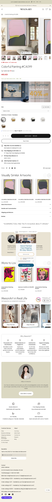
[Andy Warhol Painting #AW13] (43, 274)
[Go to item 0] (3, 58)
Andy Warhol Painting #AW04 (7, 287)
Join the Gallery (26, 265)
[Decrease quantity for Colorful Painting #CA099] (3, 136)
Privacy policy (28, 261)
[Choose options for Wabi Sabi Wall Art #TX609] (24, 320)
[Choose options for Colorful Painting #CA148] (4, 320)
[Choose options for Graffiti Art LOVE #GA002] (7, 320)
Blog (15, 439)
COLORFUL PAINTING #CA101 (8, 199)
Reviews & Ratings (5, 433)
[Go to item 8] (40, 58)
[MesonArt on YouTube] (9, 494)
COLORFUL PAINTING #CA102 (26, 199)
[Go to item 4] (19, 58)
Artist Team (17, 433)
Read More (10, 252)
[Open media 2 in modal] (36, 20)
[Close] (34, 236)
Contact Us (17, 435)
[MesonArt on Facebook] (2, 494)
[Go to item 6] (30, 58)
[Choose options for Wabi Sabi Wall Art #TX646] (44, 320)
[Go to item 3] (14, 58)
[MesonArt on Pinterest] (13, 494)
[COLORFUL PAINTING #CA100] (43, 186)
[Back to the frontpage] (2, 14)
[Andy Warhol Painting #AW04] (9, 274)
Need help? (48, 168)
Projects (16, 437)
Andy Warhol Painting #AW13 (41, 287)
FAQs (2, 431)
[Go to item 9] (46, 58)
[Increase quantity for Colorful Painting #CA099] (8, 136)
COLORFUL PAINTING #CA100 (43, 199)
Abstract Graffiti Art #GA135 (26, 287)
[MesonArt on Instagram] (5, 494)
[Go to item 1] (9, 58)
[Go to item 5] (24, 58)
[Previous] (1, 5)
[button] (49, 175)
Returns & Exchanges (4, 438)
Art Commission (5, 440)
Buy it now (26, 141)
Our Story (16, 431)
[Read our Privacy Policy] (33, 261)
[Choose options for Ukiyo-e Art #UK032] (11, 320)
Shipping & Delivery (6, 435)
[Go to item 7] (35, 58)
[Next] (50, 5)
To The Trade (4, 442)
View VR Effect (27, 53)
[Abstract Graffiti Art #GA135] (26, 274)
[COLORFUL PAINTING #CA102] (26, 186)
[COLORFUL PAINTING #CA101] (9, 186)
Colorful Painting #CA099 (11, 14)
